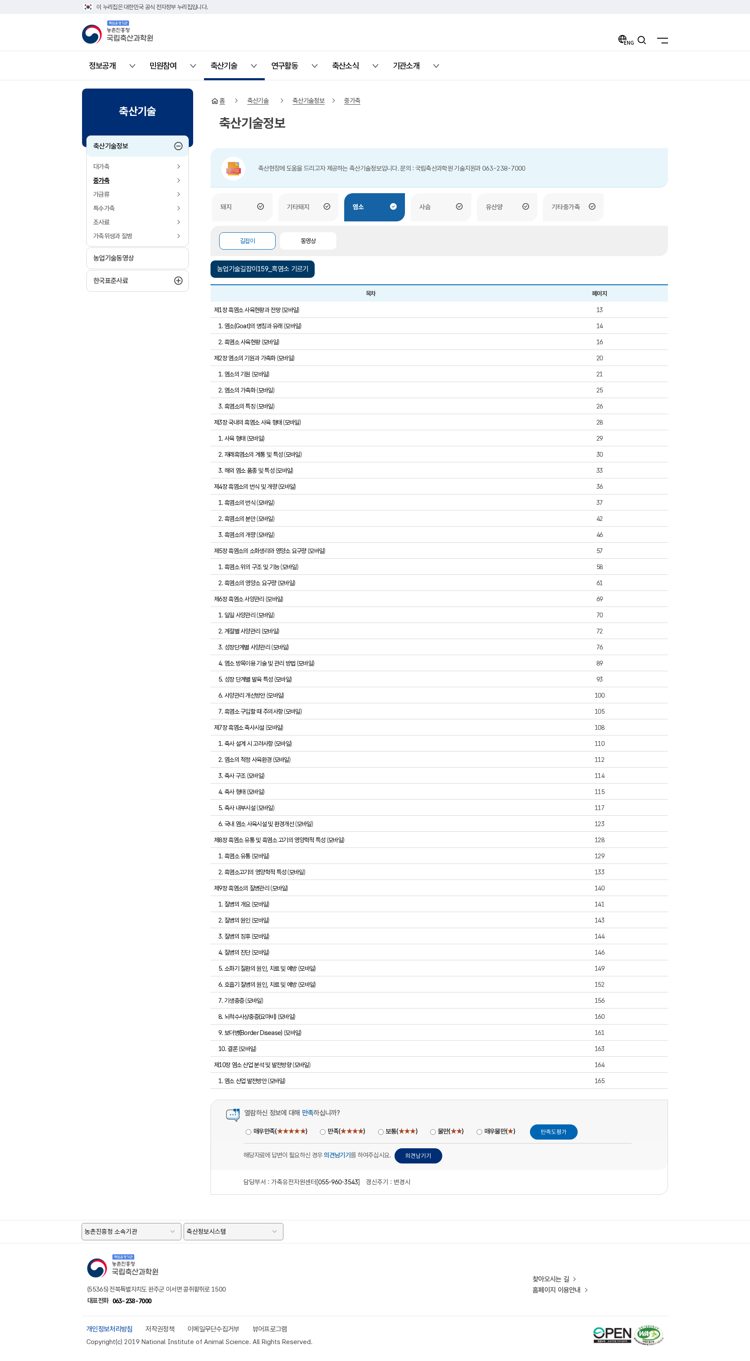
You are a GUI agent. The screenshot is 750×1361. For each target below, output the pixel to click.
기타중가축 (566, 207)
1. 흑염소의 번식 (236, 502)
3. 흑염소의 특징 (236, 406)
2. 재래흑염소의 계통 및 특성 (250, 454)
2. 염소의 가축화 (236, 390)
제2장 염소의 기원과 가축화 (245, 358)
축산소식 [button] (350, 69)
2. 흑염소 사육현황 (239, 342)
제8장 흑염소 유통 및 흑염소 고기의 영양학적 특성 (269, 840)
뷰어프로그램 (270, 1329)
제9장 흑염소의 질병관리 (241, 888)
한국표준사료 (131, 280)
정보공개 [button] (107, 69)
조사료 (101, 222)
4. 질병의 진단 (234, 952)
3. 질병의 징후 (234, 936)
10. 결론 (227, 1048)
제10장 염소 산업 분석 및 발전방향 (252, 1064)
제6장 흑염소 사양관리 (239, 599)
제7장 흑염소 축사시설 (239, 727)
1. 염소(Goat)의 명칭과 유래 (250, 326)
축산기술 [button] (229, 69)
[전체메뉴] (660, 39)
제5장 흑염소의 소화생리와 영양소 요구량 (260, 550)
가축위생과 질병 (112, 236)
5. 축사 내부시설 (236, 807)
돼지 (226, 207)
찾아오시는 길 (551, 1279)
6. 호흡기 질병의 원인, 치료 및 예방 (257, 984)
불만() (451, 1131)
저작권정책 (159, 1329)
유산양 (494, 207)
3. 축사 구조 (231, 775)
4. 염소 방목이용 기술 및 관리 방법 (256, 663)
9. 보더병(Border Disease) (250, 1032)
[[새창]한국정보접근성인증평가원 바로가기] (648, 1328)
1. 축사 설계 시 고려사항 (245, 743)
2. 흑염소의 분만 (236, 518)
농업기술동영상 (113, 258)
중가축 (101, 181)
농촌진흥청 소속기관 (111, 1232)
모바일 (290, 309)
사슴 (425, 207)
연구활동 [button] (289, 69)
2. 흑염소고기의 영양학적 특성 (252, 872)
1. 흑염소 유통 (234, 856)
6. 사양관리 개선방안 (241, 695)
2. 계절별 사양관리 (239, 631)
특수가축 (104, 208)
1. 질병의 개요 (234, 904)
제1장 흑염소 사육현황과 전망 (247, 309)
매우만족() (280, 1131)
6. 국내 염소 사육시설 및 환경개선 (256, 823)
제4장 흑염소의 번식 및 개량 (245, 486)
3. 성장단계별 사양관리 (244, 647)
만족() (346, 1131)
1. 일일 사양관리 (236, 615)
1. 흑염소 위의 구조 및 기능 (248, 566)
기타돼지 (298, 207)
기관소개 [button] (411, 69)
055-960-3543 (338, 1182)
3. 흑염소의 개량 (236, 534)
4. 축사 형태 (231, 791)
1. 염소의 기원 (234, 374)
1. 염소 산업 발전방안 (242, 1080)
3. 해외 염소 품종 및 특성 (246, 470)
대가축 (101, 167)
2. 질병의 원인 (234, 920)
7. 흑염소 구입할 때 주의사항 (250, 711)
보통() (401, 1131)
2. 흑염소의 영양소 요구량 (247, 583)
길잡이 (247, 240)
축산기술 (258, 101)
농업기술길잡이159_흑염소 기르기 (262, 269)
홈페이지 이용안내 (557, 1290)
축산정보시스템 (206, 1232)
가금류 (101, 194)
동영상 (308, 240)
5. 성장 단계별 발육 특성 (245, 679)
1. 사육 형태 (231, 438)
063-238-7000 (131, 1301)
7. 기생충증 (231, 1000)
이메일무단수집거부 (214, 1329)
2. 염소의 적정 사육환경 (244, 759)
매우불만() (499, 1131)
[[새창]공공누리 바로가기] (612, 1328)
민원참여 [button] (168, 69)
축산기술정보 (128, 146)
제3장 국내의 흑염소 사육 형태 (248, 422)
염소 (358, 207)
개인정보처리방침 (109, 1329)
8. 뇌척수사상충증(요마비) (247, 1016)
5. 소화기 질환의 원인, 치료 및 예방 (257, 968)
